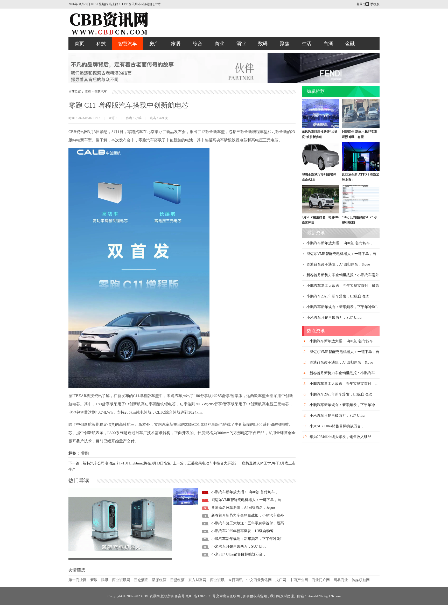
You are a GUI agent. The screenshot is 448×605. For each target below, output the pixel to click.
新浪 (93, 580)
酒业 (241, 43)
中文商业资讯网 (259, 580)
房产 (154, 43)
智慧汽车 (127, 43)
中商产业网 (299, 580)
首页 (79, 43)
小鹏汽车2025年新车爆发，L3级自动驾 (242, 531)
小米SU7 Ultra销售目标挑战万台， (238, 554)
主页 (88, 91)
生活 (306, 43)
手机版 (375, 4)
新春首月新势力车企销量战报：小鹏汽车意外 (247, 515)
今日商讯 (235, 580)
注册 (366, 4)
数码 (263, 43)
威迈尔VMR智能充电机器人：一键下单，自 (106, 554)
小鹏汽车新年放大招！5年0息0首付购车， (244, 492)
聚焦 (284, 43)
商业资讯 (217, 580)
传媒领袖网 (361, 580)
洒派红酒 (159, 580)
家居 (175, 43)
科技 (101, 43)
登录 (359, 4)
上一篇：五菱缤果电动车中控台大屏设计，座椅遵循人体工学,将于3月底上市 (234, 463)
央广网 (280, 580)
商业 (219, 43)
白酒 (328, 43)
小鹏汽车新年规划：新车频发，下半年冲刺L (247, 539)
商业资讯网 (121, 580)
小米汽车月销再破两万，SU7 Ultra (238, 546)
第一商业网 (77, 580)
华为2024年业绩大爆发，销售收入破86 (340, 437)
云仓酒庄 (141, 580)
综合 (197, 43)
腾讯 (104, 580)
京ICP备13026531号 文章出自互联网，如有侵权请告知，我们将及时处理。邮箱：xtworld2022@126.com (263, 596)
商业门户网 (321, 580)
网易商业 (340, 580)
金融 (350, 43)
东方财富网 (197, 580)
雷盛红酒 (177, 580)
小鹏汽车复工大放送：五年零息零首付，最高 (247, 523)
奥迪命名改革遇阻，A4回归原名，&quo (243, 508)
